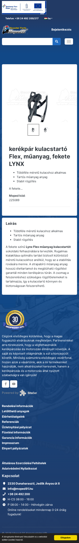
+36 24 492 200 (19, 494)
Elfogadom (66, 537)
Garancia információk (17, 438)
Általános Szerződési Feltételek (24, 463)
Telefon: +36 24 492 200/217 (22, 18)
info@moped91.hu (20, 489)
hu (49, 18)
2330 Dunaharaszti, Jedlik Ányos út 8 (34, 483)
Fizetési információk (16, 432)
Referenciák (10, 422)
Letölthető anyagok (15, 411)
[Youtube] (13, 384)
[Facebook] (5, 384)
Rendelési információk (17, 406)
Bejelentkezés (61, 29)
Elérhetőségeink (13, 416)
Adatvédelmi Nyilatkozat (19, 468)
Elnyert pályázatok (15, 448)
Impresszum (10, 443)
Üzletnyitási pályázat (17, 427)
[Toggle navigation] (69, 41)
